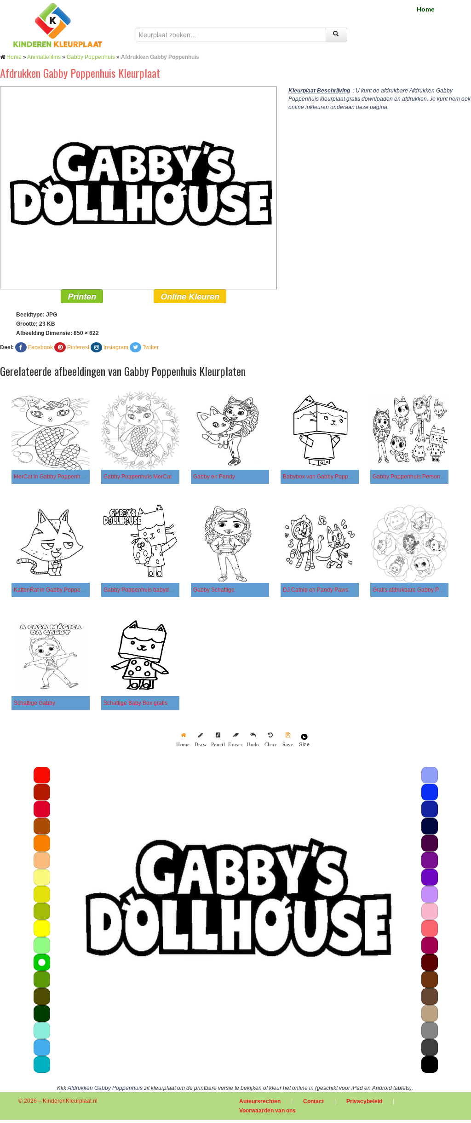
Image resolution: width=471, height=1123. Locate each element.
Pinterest (78, 347)
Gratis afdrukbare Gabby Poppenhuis (419, 590)
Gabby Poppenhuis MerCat (137, 476)
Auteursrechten (260, 1101)
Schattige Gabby (34, 703)
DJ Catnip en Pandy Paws (315, 590)
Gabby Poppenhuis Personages (413, 476)
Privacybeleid (364, 1101)
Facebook (40, 347)
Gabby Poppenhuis (91, 57)
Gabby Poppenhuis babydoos (140, 590)
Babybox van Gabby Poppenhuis (324, 476)
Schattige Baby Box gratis (135, 703)
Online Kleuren (190, 296)
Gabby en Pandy (214, 476)
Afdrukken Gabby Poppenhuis (105, 1088)
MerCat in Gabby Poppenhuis (51, 476)
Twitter (151, 347)
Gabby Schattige (214, 590)
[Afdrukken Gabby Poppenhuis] (138, 187)
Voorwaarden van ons (267, 1110)
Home (426, 9)
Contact (313, 1101)
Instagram (115, 347)
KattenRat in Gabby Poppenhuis (54, 590)
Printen (82, 296)
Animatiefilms (44, 57)
